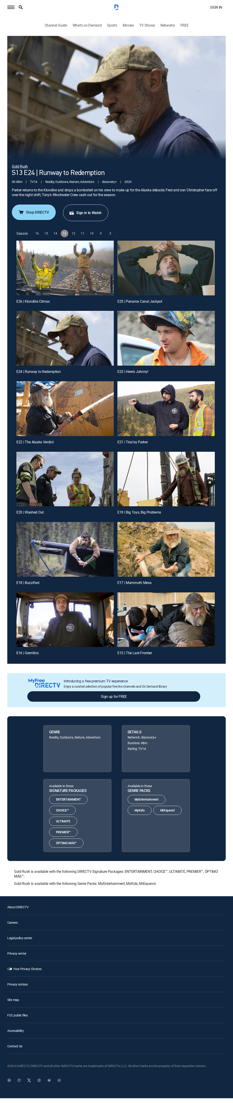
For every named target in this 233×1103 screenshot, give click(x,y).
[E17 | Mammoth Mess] (166, 549)
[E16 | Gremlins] (65, 619)
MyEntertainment (146, 799)
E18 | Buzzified (27, 582)
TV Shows (147, 25)
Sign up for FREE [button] (114, 696)
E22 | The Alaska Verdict (34, 441)
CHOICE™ (62, 810)
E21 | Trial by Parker (132, 441)
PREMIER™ (63, 832)
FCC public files (17, 1015)
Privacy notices (17, 984)
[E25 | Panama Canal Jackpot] (166, 268)
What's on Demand (87, 25)
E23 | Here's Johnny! (132, 371)
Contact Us (14, 1046)
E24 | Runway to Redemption (38, 371)
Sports (112, 25)
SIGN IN (216, 7)
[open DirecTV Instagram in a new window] (39, 1080)
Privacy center (16, 953)
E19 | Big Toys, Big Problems (139, 512)
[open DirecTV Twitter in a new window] (29, 1080)
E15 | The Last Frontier (134, 652)
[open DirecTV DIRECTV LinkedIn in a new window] (9, 1080)
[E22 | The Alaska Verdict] (65, 408)
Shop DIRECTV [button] (37, 212)
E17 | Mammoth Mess (134, 582)
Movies (128, 25)
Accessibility (15, 1030)
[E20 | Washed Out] (65, 479)
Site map (13, 1000)
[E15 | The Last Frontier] (166, 619)
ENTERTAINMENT (68, 799)
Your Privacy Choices (27, 969)
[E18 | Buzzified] (65, 549)
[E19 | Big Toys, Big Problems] (166, 479)
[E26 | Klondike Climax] (65, 268)
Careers (12, 922)
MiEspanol (167, 810)
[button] (11, 7)
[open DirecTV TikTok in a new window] (59, 1080)
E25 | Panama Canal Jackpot (139, 301)
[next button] (110, 233)
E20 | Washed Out (30, 512)
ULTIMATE (63, 821)
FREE (184, 25)
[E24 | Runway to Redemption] (65, 338)
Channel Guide (56, 25)
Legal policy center (19, 938)
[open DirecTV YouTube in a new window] (49, 1080)
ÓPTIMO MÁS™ (66, 843)
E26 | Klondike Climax (33, 301)
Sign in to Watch (88, 212)
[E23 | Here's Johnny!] (166, 338)
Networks (167, 25)
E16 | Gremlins (27, 652)
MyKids (139, 810)
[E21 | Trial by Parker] (166, 408)
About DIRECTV (17, 907)
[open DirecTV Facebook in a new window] (19, 1080)
